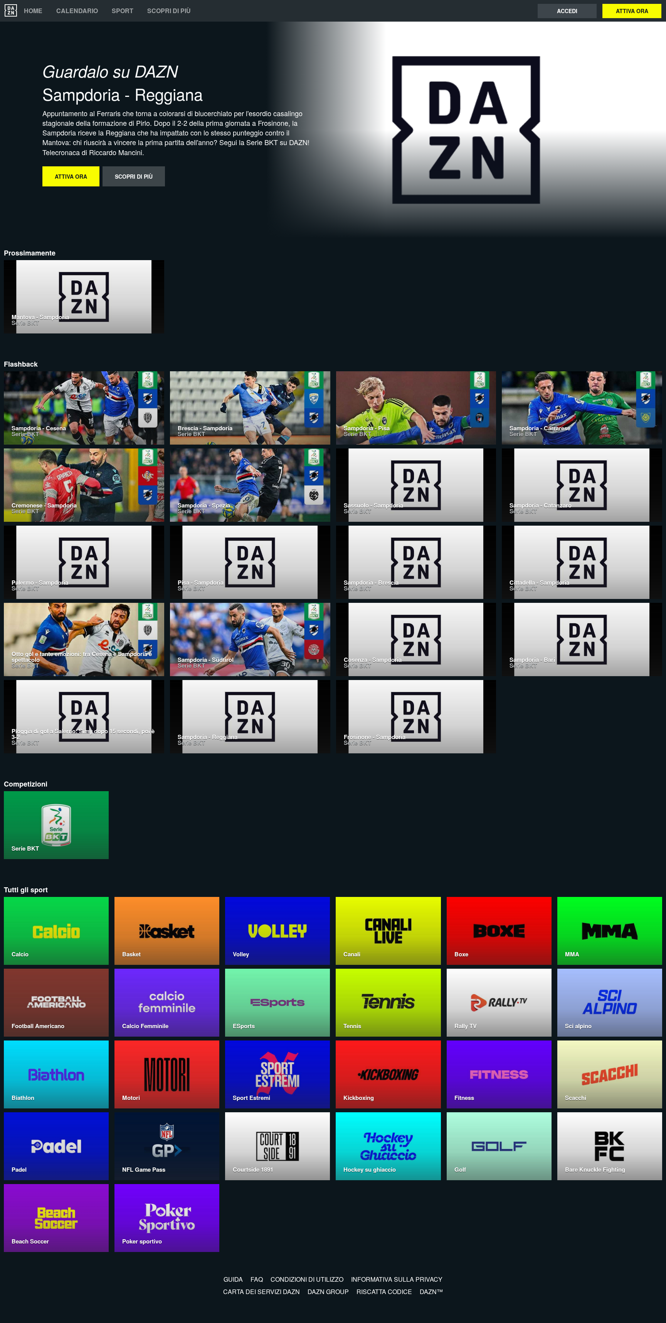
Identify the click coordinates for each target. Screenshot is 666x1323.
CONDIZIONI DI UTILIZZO (307, 1279)
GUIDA (233, 1279)
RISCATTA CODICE (384, 1291)
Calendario (77, 11)
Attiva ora (632, 11)
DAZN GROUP (328, 1291)
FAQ (257, 1279)
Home (33, 11)
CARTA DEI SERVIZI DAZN (261, 1291)
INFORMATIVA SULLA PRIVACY (396, 1279)
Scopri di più (169, 11)
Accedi (567, 11)
